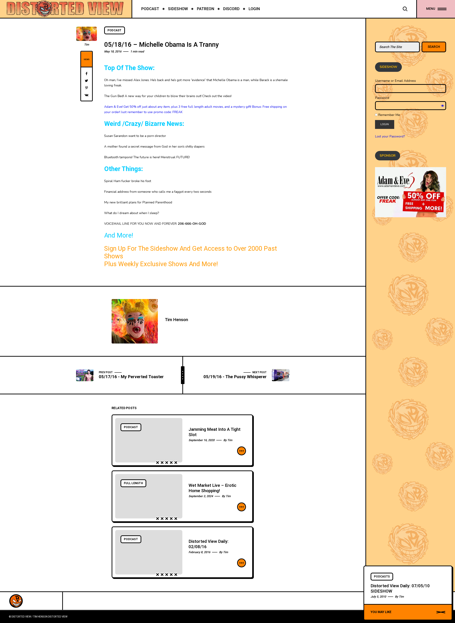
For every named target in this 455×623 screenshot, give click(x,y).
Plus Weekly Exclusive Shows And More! (161, 264)
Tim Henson (176, 320)
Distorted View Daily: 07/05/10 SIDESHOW (400, 588)
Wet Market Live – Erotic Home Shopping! (212, 488)
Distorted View (57, 617)
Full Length (133, 483)
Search (434, 46)
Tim (86, 44)
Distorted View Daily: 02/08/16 (209, 544)
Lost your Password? (390, 136)
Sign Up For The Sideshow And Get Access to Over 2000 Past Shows (190, 252)
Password (382, 98)
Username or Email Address (395, 81)
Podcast (115, 30)
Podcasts (382, 576)
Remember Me (388, 115)
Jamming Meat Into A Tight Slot (214, 432)
